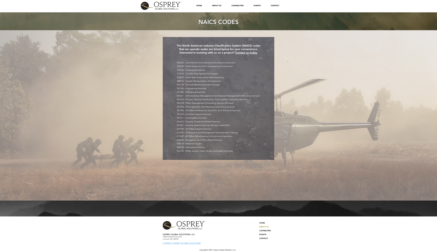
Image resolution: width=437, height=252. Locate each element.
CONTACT (263, 238)
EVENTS (262, 234)
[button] (216, 5)
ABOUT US (264, 227)
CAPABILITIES (265, 231)
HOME (262, 223)
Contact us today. (246, 52)
